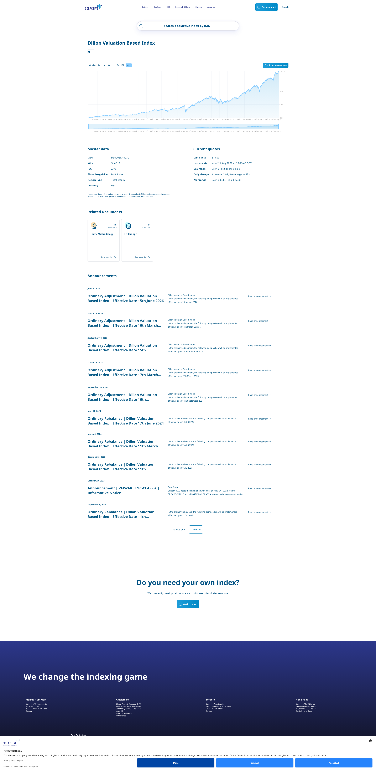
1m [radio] (104, 65)
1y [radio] (114, 65)
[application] (188, 96)
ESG (168, 7)
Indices (145, 7)
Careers (198, 7)
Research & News (182, 7)
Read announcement (258, 296)
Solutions (157, 7)
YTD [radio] (123, 65)
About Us (211, 7)
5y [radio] (118, 65)
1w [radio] (99, 65)
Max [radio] (128, 65)
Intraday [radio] (92, 65)
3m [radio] (109, 65)
